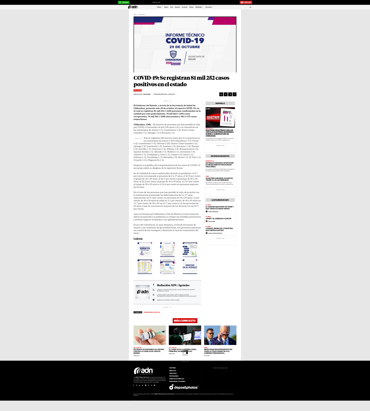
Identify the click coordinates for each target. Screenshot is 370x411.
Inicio (135, 14)
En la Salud (141, 14)
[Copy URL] (234, 94)
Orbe (207, 176)
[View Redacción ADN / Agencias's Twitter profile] (153, 289)
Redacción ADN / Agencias (173, 285)
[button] (237, 7)
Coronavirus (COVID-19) (151, 312)
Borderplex (210, 161)
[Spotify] (146, 385)
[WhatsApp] (221, 94)
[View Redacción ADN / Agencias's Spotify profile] (153, 299)
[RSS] (143, 385)
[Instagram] (137, 385)
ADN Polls (209, 128)
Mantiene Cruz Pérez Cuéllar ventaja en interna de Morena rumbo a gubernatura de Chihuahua (220, 133)
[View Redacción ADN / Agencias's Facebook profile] (153, 284)
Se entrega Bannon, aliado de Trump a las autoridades (219, 179)
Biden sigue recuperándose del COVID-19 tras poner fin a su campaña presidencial (218, 351)
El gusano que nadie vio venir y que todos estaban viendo (220, 208)
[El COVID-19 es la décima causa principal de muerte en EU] (185, 335)
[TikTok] (149, 385)
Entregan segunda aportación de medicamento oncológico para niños (220, 165)
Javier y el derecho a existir (218, 219)
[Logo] (133, 7)
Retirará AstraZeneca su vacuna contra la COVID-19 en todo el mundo (149, 351)
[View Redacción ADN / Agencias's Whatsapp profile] (153, 294)
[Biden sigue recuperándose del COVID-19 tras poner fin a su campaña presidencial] (220, 335)
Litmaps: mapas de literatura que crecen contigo (219, 229)
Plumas (208, 205)
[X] (230, 94)
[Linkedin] (140, 385)
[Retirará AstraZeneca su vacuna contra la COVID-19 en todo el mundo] (150, 335)
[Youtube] (155, 385)
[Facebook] (226, 94)
